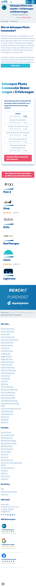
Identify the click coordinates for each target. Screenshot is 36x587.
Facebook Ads (5, 354)
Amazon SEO (5, 334)
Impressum (5, 494)
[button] (3, 584)
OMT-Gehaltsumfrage (8, 441)
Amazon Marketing (7, 331)
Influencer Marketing (8, 370)
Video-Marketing (6, 414)
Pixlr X (7, 192)
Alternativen (14, 21)
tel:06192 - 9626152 (7, 509)
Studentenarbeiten (7, 468)
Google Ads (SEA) (6, 359)
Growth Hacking (6, 365)
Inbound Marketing (7, 367)
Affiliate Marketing (7, 329)
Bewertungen (5, 21)
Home (12, 313)
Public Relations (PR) (8, 398)
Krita (6, 227)
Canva (6, 259)
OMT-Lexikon (5, 476)
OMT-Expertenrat (7, 438)
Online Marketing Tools (25, 313)
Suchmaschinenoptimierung (10, 409)
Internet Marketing (7, 373)
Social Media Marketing (9, 401)
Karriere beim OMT (7, 435)
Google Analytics (6, 356)
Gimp (6, 208)
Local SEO (4, 381)
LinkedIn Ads (5, 379)
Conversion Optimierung (9, 340)
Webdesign (5, 420)
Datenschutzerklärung (9, 492)
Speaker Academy (7, 449)
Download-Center (7, 460)
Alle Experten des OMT (9, 443)
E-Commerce (5, 348)
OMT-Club (4, 473)
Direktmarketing (7, 345)
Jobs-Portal (4, 457)
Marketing (4, 384)
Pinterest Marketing (8, 392)
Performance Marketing (9, 390)
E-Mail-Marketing (7, 351)
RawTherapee (11, 243)
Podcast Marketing (7, 395)
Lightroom (9, 278)
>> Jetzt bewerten (25, 17)
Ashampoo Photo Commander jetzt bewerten (17, 158)
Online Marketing (7, 387)
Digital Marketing (7, 343)
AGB (2, 489)
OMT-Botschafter (7, 446)
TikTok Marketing (7, 411)
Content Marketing (7, 337)
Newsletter (5, 479)
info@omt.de (5, 511)
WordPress (4, 422)
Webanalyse (5, 417)
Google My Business (7, 362)
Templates (4, 471)
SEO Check (4, 454)
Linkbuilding (5, 376)
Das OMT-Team (6, 432)
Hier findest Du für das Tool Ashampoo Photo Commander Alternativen (18, 174)
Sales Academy (6, 452)
